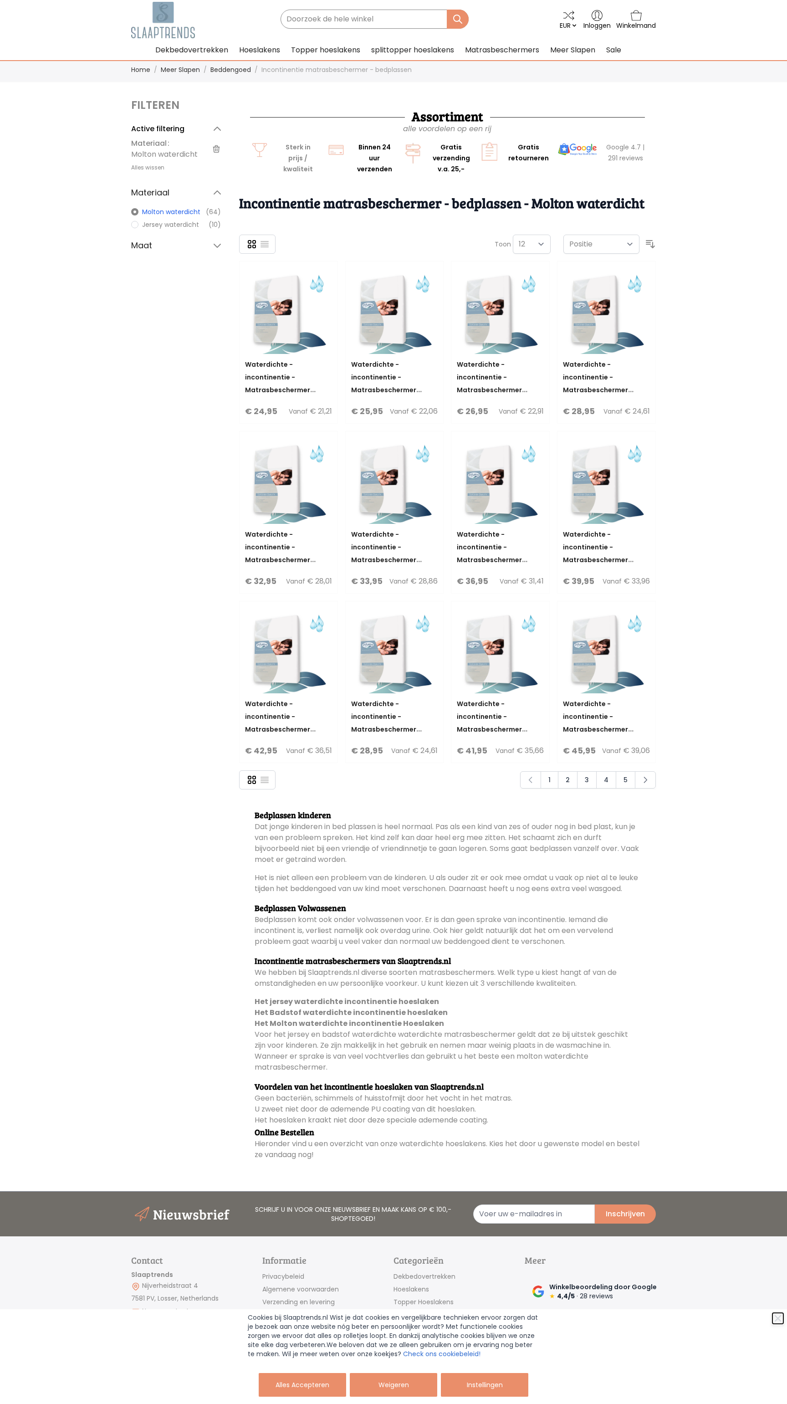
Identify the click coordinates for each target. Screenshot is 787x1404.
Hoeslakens (411, 1289)
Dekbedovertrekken (424, 1276)
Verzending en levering (298, 1302)
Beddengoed (230, 69)
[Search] (458, 19)
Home (140, 69)
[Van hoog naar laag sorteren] (650, 244)
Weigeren (393, 1384)
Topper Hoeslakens (424, 1302)
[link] (577, 150)
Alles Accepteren (302, 1384)
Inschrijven (625, 1214)
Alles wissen (147, 167)
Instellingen (485, 1384)
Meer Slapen (180, 69)
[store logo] (163, 20)
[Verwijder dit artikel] (216, 149)
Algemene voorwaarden (300, 1289)
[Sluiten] (777, 1318)
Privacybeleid (283, 1276)
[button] (178, 105)
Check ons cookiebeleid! (441, 1353)
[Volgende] (645, 780)
